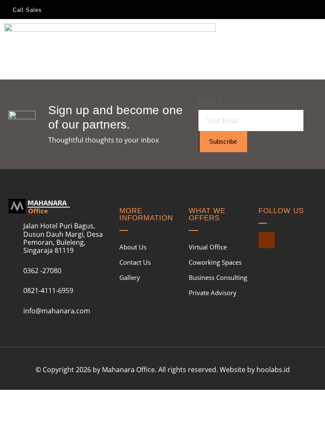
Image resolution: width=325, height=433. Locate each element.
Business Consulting (218, 277)
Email (209, 101)
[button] (315, 30)
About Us (132, 247)
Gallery (129, 277)
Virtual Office (208, 247)
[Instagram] (267, 240)
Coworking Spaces (215, 262)
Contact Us (135, 262)
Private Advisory (213, 292)
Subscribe (223, 141)
